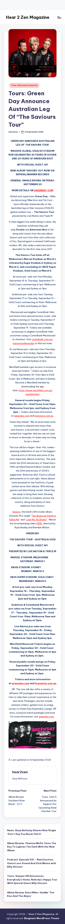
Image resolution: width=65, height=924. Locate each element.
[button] (19, 778)
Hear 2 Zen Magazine (27, 17)
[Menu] (59, 17)
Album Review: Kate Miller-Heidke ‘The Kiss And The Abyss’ (30, 894)
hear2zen (20, 772)
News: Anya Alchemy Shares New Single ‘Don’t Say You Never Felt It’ (31, 832)
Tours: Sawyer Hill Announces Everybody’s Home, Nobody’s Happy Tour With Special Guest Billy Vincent (32, 879)
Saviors (16, 511)
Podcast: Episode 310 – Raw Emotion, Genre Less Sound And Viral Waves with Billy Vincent (31, 863)
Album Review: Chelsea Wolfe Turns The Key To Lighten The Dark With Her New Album (31, 847)
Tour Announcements (24, 85)
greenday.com (21, 415)
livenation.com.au (43, 415)
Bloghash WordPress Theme (41, 918)
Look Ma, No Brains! (36, 519)
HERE (39, 523)
